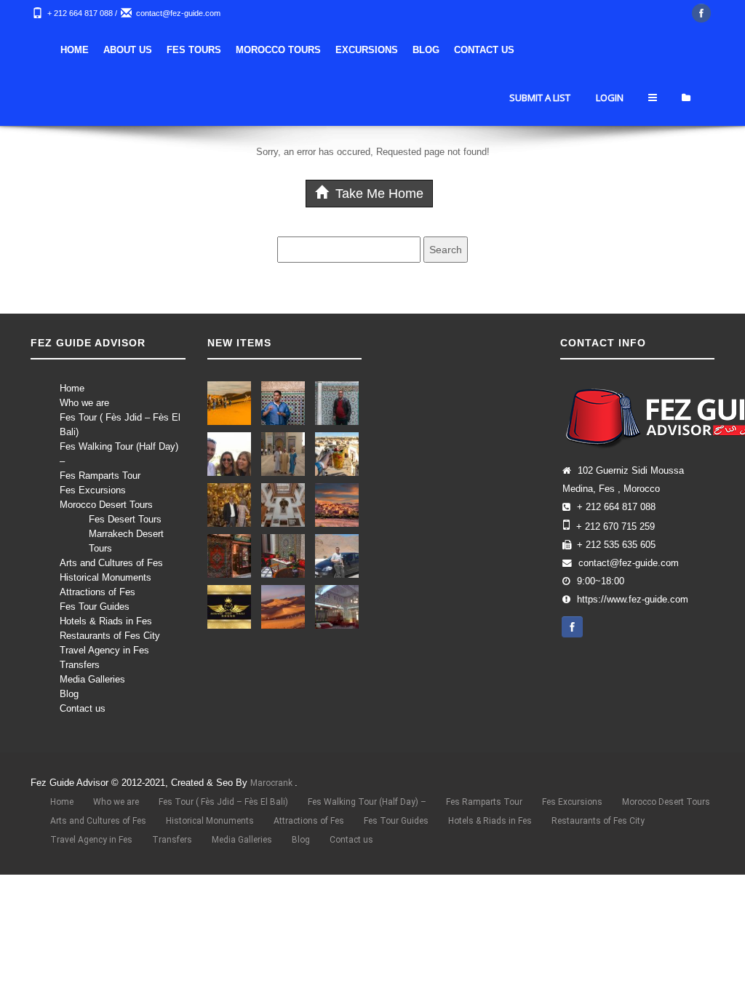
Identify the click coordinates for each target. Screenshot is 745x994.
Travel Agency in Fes (104, 650)
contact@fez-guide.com (178, 13)
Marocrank (272, 783)
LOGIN (610, 97)
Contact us (82, 708)
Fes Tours (194, 49)
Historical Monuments (105, 577)
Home (74, 49)
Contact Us (484, 49)
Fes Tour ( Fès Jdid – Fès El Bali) (223, 802)
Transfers (80, 664)
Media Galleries (92, 679)
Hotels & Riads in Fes (106, 621)
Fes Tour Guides (95, 606)
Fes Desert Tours (125, 519)
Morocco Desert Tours (106, 504)
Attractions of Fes (97, 592)
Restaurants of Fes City (110, 635)
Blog (426, 49)
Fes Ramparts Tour (100, 475)
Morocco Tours (278, 49)
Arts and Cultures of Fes (111, 562)
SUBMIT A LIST (539, 97)
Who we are (84, 402)
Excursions (366, 49)
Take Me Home (377, 193)
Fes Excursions (93, 490)
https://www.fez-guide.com (632, 600)
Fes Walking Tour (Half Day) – (367, 802)
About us (127, 49)
